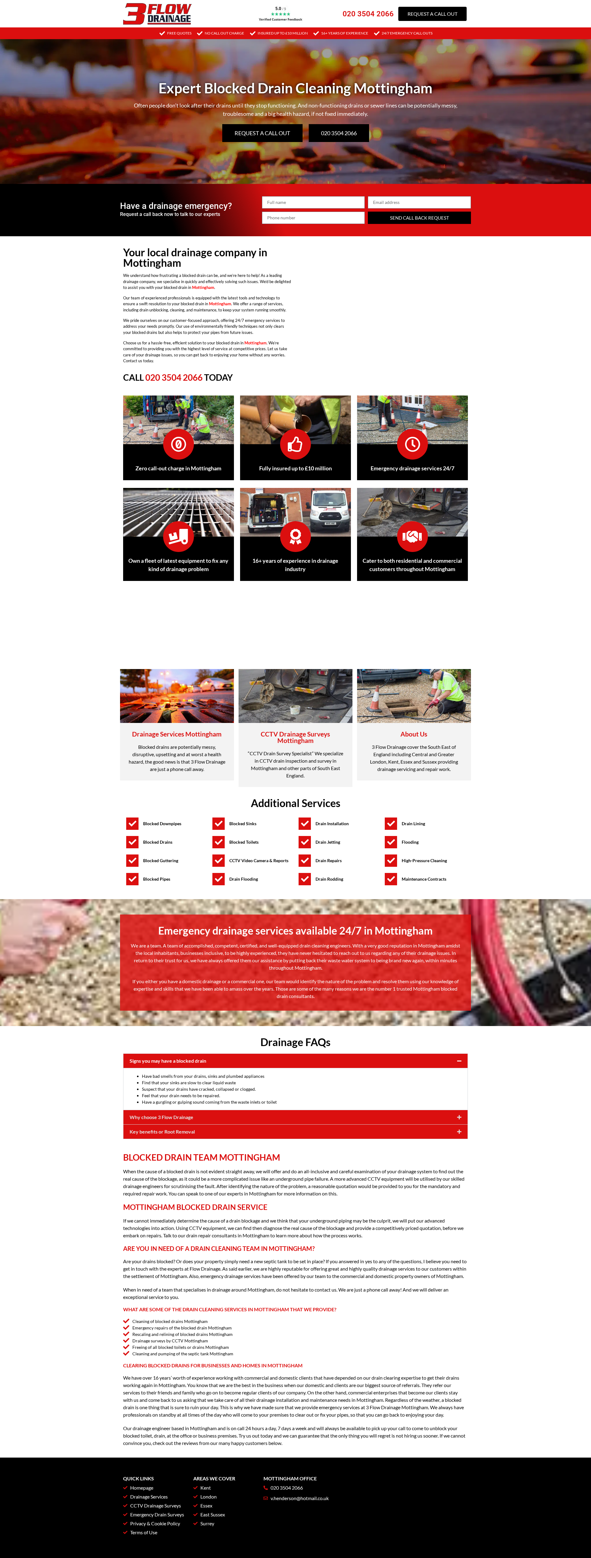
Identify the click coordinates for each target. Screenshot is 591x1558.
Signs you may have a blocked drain (168, 1061)
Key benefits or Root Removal (162, 1131)
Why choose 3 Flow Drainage (161, 1117)
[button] (295, 1061)
